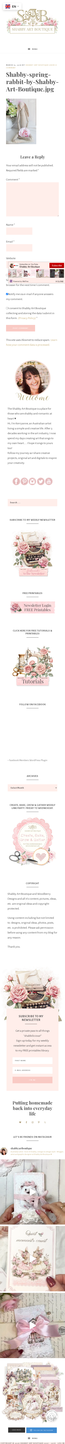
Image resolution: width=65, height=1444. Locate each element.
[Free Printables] (32, 607)
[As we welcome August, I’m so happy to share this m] (32, 1258)
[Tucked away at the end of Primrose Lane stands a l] (32, 1325)
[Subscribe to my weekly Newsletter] (32, 577)
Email (10, 241)
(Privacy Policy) (27, 318)
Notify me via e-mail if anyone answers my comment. (29, 297)
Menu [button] (35, 49)
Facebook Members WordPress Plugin (28, 760)
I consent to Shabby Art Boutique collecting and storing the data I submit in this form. (30, 313)
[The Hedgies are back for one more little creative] (32, 1192)
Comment (13, 179)
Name (10, 224)
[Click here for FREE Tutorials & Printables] (32, 664)
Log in (61, 1443)
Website (11, 258)
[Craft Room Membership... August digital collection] (32, 1392)
